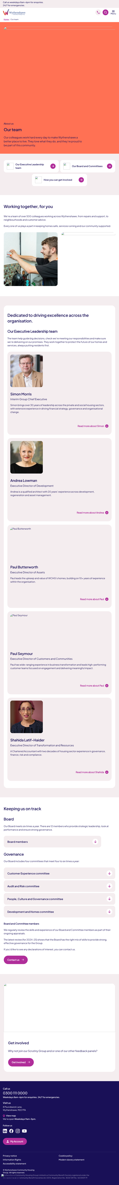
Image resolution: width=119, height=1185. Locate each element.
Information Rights (12, 1159)
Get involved (19, 1062)
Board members (17, 841)
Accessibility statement (14, 1163)
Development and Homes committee (30, 911)
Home (6, 19)
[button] (11, 1179)
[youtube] (24, 1131)
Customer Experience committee (28, 873)
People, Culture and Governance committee (35, 899)
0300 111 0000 (15, 1093)
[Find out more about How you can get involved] (81, 179)
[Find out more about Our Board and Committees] (109, 166)
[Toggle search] (105, 12)
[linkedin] (5, 1131)
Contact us (13, 959)
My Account (16, 1141)
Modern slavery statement (71, 1159)
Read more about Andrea (90, 512)
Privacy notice (10, 1155)
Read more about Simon (91, 425)
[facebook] (11, 1131)
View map (11, 1115)
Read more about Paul (92, 599)
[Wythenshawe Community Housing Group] (15, 12)
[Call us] (98, 12)
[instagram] (18, 1131)
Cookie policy (65, 1155)
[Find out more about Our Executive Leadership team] (53, 166)
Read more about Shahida (90, 772)
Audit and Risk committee (23, 886)
